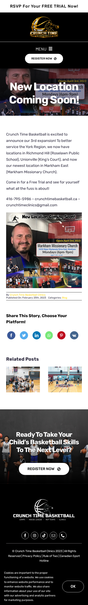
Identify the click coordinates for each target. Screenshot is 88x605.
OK (73, 586)
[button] (10, 379)
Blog (64, 297)
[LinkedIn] (37, 335)
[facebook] (25, 535)
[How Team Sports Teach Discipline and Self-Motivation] (23, 379)
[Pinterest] (61, 335)
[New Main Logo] (44, 18)
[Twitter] (24, 335)
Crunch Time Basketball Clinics (27, 294)
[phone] (63, 535)
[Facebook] (11, 335)
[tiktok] (44, 535)
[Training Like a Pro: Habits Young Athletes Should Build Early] (65, 379)
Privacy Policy (32, 556)
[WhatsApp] (49, 335)
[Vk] (74, 335)
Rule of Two (50, 556)
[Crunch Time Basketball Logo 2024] (44, 499)
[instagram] (34, 535)
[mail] (53, 535)
